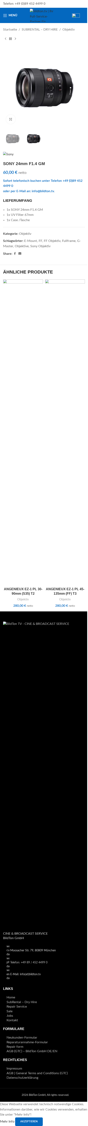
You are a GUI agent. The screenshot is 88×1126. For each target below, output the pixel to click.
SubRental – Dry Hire (22, 1002)
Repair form (15, 1046)
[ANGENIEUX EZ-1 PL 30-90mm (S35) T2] (23, 432)
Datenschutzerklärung (22, 1077)
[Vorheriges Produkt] (5, 38)
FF (40, 241)
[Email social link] (20, 254)
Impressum (14, 1068)
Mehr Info (7, 1121)
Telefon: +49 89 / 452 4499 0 (28, 962)
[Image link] (44, 774)
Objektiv (68, 29)
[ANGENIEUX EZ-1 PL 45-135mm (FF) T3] (65, 432)
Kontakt (12, 1020)
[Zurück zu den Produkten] (10, 38)
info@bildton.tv (43, 191)
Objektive (22, 246)
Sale (9, 1011)
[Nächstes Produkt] (15, 38)
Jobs (10, 1015)
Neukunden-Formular (22, 1037)
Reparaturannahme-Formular (27, 1042)
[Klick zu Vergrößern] (10, 119)
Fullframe (69, 241)
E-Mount (30, 241)
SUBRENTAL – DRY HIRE (40, 29)
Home (11, 997)
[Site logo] (44, 15)
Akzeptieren (29, 1121)
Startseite (10, 29)
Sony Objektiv (40, 246)
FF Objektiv (52, 241)
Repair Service (17, 1006)
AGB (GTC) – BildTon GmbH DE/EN (32, 1051)
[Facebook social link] (14, 254)
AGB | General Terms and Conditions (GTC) (37, 1073)
